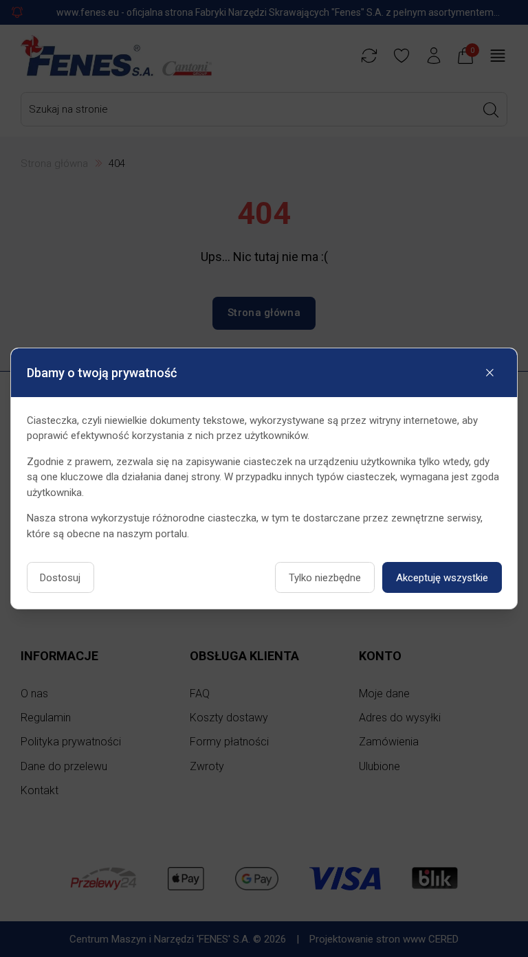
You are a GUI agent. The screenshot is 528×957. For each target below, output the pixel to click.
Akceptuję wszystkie (442, 578)
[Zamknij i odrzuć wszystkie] (490, 373)
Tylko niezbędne (325, 578)
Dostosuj (60, 578)
